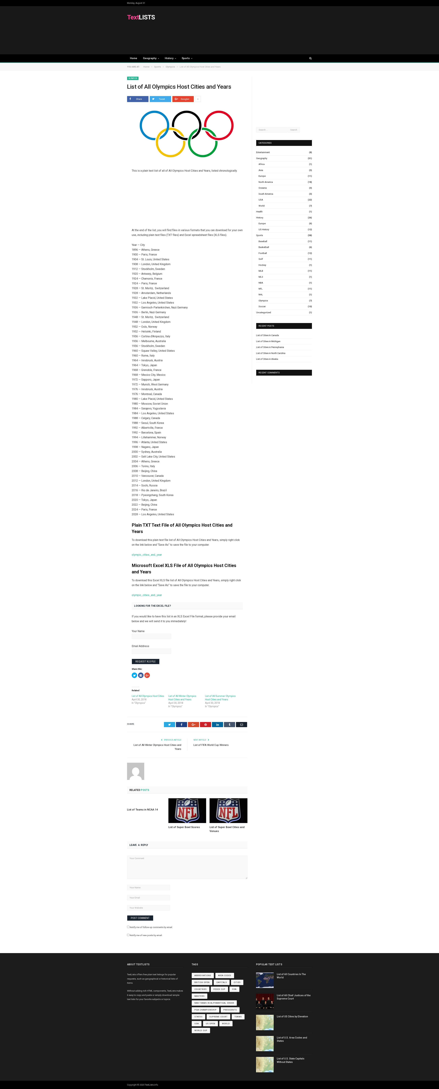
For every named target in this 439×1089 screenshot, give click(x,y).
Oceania (263, 188)
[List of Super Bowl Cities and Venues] (228, 810)
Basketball (264, 247)
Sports (186, 58)
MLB (261, 271)
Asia (261, 170)
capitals (221, 982)
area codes (224, 975)
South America (266, 194)
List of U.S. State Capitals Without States (290, 1060)
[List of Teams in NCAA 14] (146, 801)
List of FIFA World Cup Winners (211, 745)
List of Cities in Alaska (267, 359)
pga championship (205, 1010)
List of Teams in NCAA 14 (142, 809)
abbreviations (202, 975)
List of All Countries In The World (291, 976)
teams (238, 1017)
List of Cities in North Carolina (270, 353)
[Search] (309, 58)
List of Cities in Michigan (268, 341)
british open (202, 982)
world (226, 1024)
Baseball (263, 241)
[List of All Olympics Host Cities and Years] (187, 135)
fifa (234, 989)
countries (200, 989)
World (262, 205)
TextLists (149, 1085)
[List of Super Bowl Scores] (187, 810)
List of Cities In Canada (267, 335)
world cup (200, 1030)
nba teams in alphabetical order (214, 1003)
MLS (261, 277)
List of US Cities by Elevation (292, 1016)
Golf (261, 259)
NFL (261, 288)
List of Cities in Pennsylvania (270, 347)
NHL (261, 294)
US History (264, 229)
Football (263, 253)
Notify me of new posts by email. (146, 935)
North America (266, 182)
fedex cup (219, 989)
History (169, 58)
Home (133, 58)
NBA (261, 282)
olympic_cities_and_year (147, 554)
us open (210, 1024)
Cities (237, 982)
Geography (149, 58)
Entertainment (263, 152)
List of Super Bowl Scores (184, 827)
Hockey (262, 265)
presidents (230, 1010)
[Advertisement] (249, 30)
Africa (262, 164)
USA (261, 199)
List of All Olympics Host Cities (148, 696)
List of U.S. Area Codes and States (292, 1039)
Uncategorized (263, 312)
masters (199, 996)
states (198, 1017)
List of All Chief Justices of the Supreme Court (294, 997)
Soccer (262, 306)
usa (196, 1024)
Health (259, 211)
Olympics (132, 78)
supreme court (218, 1017)
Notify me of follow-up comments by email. (151, 927)
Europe (262, 176)
